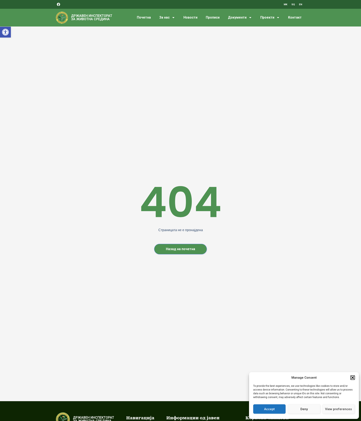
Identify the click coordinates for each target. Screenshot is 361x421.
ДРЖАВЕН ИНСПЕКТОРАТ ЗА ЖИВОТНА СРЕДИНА (91, 17)
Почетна (144, 17)
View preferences (338, 409)
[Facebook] (58, 4)
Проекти (267, 17)
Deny (304, 409)
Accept (269, 409)
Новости (190, 17)
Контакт (295, 17)
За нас (164, 17)
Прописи (213, 17)
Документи (237, 17)
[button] (5, 32)
